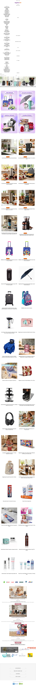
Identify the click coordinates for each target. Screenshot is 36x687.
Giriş (19, 0)
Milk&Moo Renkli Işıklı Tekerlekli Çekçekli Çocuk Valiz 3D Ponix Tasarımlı (26, 260)
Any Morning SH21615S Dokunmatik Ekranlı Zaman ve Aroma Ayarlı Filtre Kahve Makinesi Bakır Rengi (26, 405)
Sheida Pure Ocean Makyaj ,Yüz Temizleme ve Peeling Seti (26, 574)
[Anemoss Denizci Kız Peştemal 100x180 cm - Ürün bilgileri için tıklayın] (9, 370)
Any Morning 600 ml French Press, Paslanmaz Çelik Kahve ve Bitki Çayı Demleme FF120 (27, 477)
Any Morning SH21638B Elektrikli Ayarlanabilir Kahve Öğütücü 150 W (27, 209)
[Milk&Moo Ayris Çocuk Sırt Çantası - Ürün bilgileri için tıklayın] (26, 298)
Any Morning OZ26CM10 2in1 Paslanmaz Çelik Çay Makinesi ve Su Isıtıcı (9, 209)
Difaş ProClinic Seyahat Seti (26, 501)
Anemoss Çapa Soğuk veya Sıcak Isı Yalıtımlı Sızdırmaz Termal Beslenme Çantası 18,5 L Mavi (9, 357)
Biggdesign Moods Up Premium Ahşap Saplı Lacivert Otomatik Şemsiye (27, 284)
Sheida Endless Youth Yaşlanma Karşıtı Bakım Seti (9, 573)
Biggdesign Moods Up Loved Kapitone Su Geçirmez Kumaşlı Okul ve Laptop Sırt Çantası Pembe (27, 357)
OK (16, 651)
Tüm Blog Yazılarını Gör (18, 643)
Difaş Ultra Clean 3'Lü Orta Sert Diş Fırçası (9, 501)
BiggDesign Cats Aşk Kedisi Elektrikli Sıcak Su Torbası (26, 332)
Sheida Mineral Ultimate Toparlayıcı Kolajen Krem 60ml (9, 549)
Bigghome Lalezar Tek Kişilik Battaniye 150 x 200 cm (27, 380)
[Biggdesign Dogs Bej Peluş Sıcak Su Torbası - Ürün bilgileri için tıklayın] (9, 467)
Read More (18, 623)
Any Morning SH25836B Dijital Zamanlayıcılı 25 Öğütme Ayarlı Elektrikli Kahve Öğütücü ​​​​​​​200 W (27, 235)
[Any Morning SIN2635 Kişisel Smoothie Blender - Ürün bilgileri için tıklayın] (9, 147)
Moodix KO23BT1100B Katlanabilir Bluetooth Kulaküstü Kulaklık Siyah (9, 429)
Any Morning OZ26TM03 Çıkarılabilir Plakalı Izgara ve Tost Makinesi (27, 184)
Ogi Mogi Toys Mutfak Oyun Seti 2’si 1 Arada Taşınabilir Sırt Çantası (9, 453)
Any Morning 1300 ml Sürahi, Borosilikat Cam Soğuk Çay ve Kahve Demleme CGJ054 (9, 332)
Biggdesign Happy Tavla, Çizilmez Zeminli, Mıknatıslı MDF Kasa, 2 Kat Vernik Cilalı (27, 453)
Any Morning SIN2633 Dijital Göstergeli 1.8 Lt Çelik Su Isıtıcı (26, 158)
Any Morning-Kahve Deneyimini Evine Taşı (18, 617)
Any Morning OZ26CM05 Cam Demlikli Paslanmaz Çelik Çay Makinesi (9, 184)
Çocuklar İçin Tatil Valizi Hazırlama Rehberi (18, 636)
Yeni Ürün (11, 157)
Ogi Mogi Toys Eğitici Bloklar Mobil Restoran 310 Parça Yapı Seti (26, 429)
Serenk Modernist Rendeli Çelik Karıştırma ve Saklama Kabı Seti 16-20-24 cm (9, 405)
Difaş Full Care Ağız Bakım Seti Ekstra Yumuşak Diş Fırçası (9, 526)
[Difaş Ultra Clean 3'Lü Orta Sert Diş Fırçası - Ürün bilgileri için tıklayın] (9, 491)
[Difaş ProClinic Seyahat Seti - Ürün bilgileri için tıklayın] (26, 491)
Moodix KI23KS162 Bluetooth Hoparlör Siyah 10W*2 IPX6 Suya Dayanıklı (9, 284)
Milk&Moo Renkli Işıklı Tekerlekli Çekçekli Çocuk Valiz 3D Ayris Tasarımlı (9, 260)
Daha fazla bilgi (4, 651)
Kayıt (17, 0)
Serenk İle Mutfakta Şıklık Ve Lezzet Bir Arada (18, 598)
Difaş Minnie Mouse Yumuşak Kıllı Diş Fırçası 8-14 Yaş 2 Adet (26, 526)
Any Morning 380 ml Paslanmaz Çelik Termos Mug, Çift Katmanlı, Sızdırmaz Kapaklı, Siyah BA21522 (9, 233)
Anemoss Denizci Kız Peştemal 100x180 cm (9, 380)
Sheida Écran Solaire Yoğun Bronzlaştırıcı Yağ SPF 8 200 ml (27, 550)
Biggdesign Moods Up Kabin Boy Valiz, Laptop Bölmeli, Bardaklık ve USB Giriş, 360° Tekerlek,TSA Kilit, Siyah (9, 309)
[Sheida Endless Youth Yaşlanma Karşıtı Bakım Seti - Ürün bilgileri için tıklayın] (9, 563)
